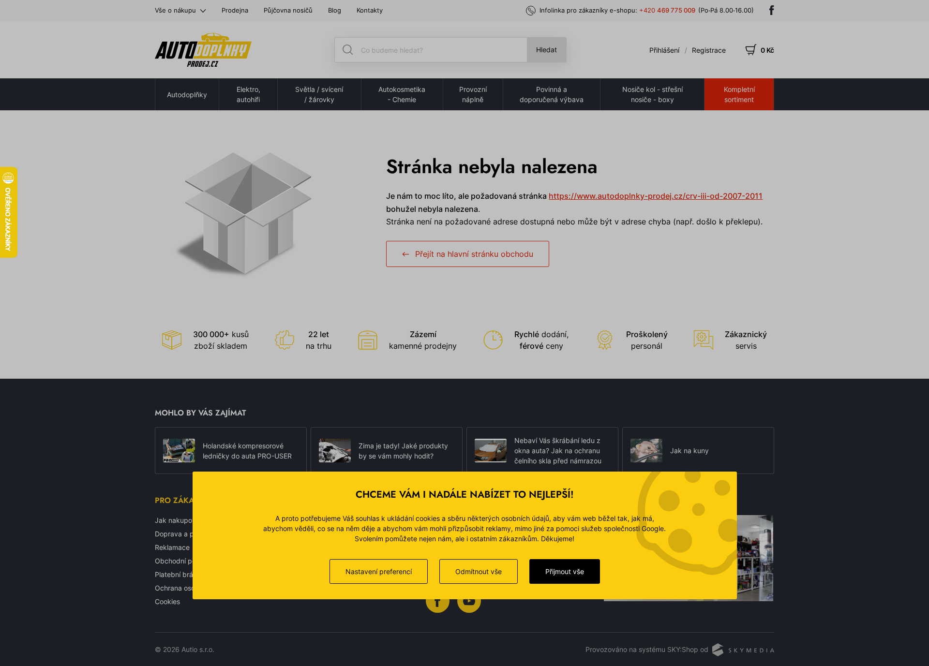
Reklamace (172, 547)
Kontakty (370, 10)
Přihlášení (664, 50)
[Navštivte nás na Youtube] (469, 600)
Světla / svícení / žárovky (319, 94)
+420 (667, 10)
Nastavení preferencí (378, 571)
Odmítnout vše (478, 571)
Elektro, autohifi (248, 94)
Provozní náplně (473, 94)
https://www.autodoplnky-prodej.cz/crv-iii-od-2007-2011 (656, 196)
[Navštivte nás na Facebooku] (771, 10)
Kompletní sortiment (739, 94)
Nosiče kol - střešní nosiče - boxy (652, 94)
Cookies (167, 601)
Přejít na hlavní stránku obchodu (474, 254)
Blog (334, 10)
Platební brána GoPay (189, 574)
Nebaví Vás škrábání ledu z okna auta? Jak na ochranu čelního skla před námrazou (557, 450)
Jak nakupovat (178, 520)
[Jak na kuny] (646, 451)
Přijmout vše (564, 571)
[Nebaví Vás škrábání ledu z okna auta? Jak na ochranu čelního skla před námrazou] (491, 451)
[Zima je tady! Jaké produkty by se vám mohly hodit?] (335, 451)
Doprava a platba (182, 534)
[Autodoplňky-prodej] (203, 50)
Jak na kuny (689, 450)
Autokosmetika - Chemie (401, 94)
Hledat (546, 49)
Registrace (709, 50)
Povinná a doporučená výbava (552, 94)
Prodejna (235, 10)
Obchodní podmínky (187, 561)
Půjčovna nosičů (288, 10)
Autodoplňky (187, 94)
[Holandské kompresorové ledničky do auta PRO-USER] (179, 451)
